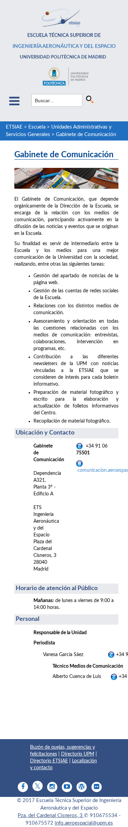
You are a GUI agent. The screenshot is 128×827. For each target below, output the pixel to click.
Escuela (36, 127)
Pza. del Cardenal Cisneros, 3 (51, 815)
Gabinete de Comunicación (86, 134)
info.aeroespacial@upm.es (84, 823)
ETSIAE (14, 127)
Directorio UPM (77, 754)
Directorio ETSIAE (49, 761)
